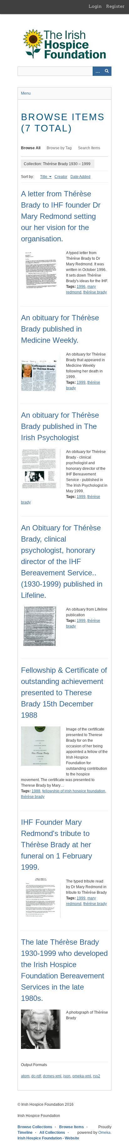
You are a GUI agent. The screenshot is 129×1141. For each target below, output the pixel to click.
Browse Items (71, 1127)
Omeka (104, 1132)
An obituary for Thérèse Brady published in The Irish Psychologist (60, 426)
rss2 (96, 1076)
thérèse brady (95, 292)
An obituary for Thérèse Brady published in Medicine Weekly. (60, 328)
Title (44, 177)
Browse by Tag (59, 148)
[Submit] (106, 71)
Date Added (80, 177)
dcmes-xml (52, 1076)
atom (25, 1076)
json (66, 1076)
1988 (36, 791)
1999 (81, 382)
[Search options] (97, 71)
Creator (60, 177)
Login (95, 6)
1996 (81, 286)
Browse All (30, 148)
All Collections (52, 1132)
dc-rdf (36, 1076)
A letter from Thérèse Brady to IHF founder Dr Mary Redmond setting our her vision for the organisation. (61, 216)
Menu (26, 93)
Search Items (89, 148)
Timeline (25, 1132)
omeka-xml (81, 1076)
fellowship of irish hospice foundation (73, 791)
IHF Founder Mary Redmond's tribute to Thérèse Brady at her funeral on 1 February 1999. (56, 844)
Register (115, 6)
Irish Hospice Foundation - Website (48, 1138)
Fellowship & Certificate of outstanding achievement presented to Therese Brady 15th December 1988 (64, 692)
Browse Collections (35, 1127)
